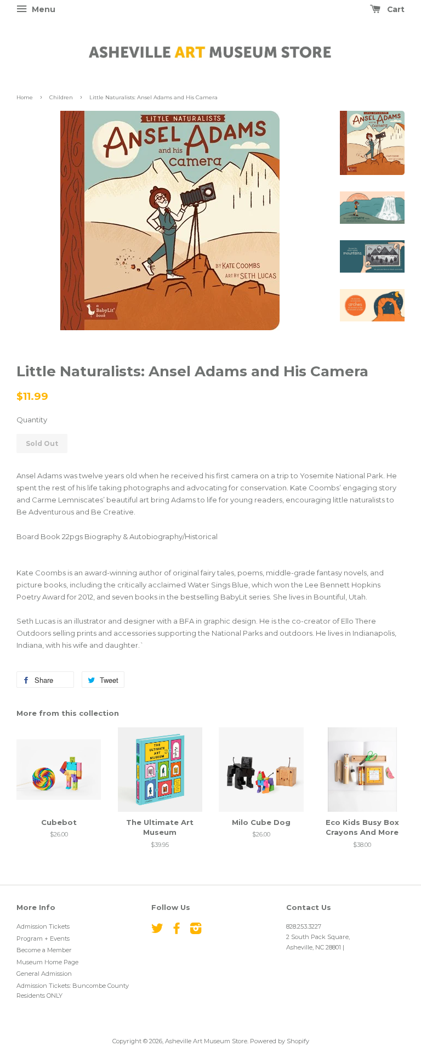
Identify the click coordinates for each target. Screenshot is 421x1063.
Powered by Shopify (279, 1041)
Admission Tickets (43, 926)
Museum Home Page (47, 962)
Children (61, 97)
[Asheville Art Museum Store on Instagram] (196, 931)
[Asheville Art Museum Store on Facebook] (176, 931)
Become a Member (44, 950)
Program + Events (43, 938)
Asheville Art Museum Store (206, 1041)
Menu (42, 9)
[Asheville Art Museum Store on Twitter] (157, 931)
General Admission (44, 973)
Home (24, 97)
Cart (395, 9)
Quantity (31, 419)
